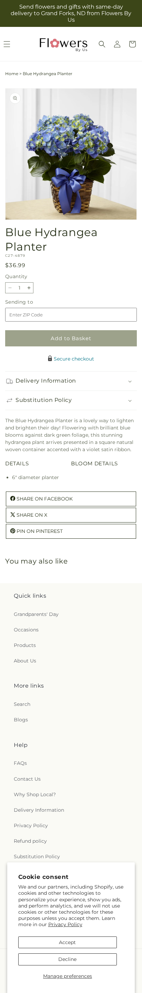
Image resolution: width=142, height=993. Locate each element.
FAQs (20, 763)
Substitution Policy (37, 856)
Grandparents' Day (36, 614)
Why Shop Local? (35, 794)
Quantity (16, 276)
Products (25, 645)
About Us (25, 661)
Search (22, 704)
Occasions (26, 630)
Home (11, 73)
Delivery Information (39, 810)
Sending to (29, 302)
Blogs (21, 720)
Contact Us (27, 779)
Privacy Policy (65, 924)
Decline (67, 959)
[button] (102, 44)
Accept (67, 942)
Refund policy (30, 841)
